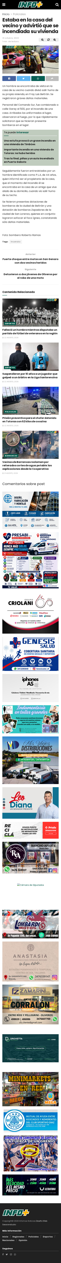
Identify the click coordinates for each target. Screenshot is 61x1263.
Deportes (10, 323)
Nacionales (8, 1240)
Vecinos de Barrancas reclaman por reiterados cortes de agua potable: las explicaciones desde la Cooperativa (27, 465)
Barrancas (11, 455)
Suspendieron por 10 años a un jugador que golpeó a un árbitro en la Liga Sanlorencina (29, 375)
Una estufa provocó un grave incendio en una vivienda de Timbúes (30, 142)
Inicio (6, 14)
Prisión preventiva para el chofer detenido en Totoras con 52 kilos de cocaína (29, 419)
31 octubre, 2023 (10, 38)
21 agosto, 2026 (11, 473)
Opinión (23, 1240)
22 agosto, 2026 (11, 337)
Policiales (19, 14)
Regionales (18, 1236)
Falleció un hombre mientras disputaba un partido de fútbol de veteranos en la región (29, 331)
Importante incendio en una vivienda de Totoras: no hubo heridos (29, 151)
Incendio (15, 241)
